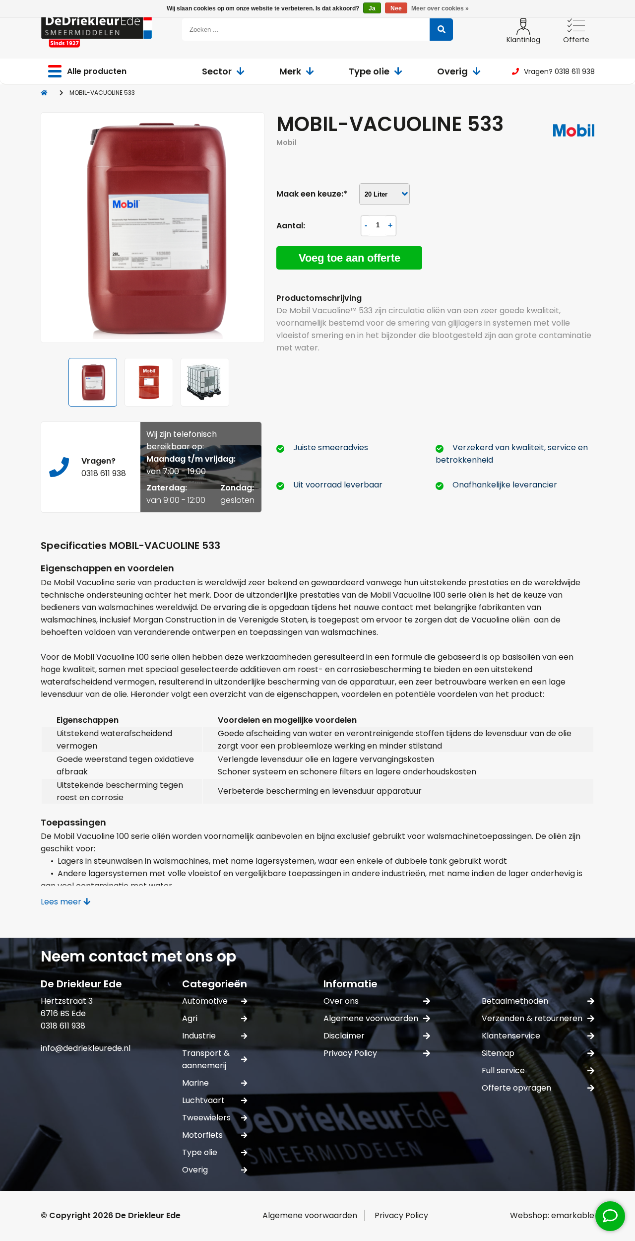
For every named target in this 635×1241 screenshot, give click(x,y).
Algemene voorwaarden (370, 1018)
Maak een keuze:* (311, 194)
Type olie (369, 71)
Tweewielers (206, 1117)
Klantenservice (511, 1035)
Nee (396, 8)
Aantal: (290, 225)
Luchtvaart (203, 1100)
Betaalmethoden (515, 1001)
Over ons (341, 1001)
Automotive (205, 1001)
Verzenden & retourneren (532, 1018)
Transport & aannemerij (206, 1059)
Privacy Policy (350, 1053)
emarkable (572, 1215)
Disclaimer (344, 1035)
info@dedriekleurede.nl (85, 1048)
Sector (217, 71)
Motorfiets (202, 1135)
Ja (372, 8)
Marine (195, 1083)
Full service (503, 1070)
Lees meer (62, 901)
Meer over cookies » (440, 8)
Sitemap (498, 1053)
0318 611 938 (103, 473)
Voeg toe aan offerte (349, 258)
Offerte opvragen (516, 1088)
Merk (290, 71)
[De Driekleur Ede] (96, 29)
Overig (452, 71)
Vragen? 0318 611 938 (559, 71)
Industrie (199, 1035)
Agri (189, 1018)
